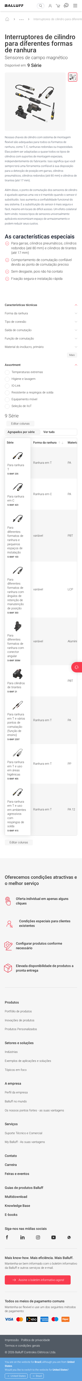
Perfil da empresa (16, 1092)
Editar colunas (20, 423)
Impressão (12, 1340)
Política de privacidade (35, 1340)
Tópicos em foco (15, 1070)
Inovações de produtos (19, 1020)
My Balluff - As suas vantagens (25, 1142)
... (21, 18)
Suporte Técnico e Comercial (23, 1133)
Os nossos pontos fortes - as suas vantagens (34, 1110)
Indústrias (11, 1052)
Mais (72, 354)
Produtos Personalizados (21, 1029)
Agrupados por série (21, 432)
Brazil (39, 1375)
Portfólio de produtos (18, 1011)
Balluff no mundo (16, 1101)
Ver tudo (49, 432)
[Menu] (75, 6)
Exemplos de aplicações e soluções (28, 1061)
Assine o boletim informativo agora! (41, 1280)
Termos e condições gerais (22, 1345)
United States (18, 1375)
